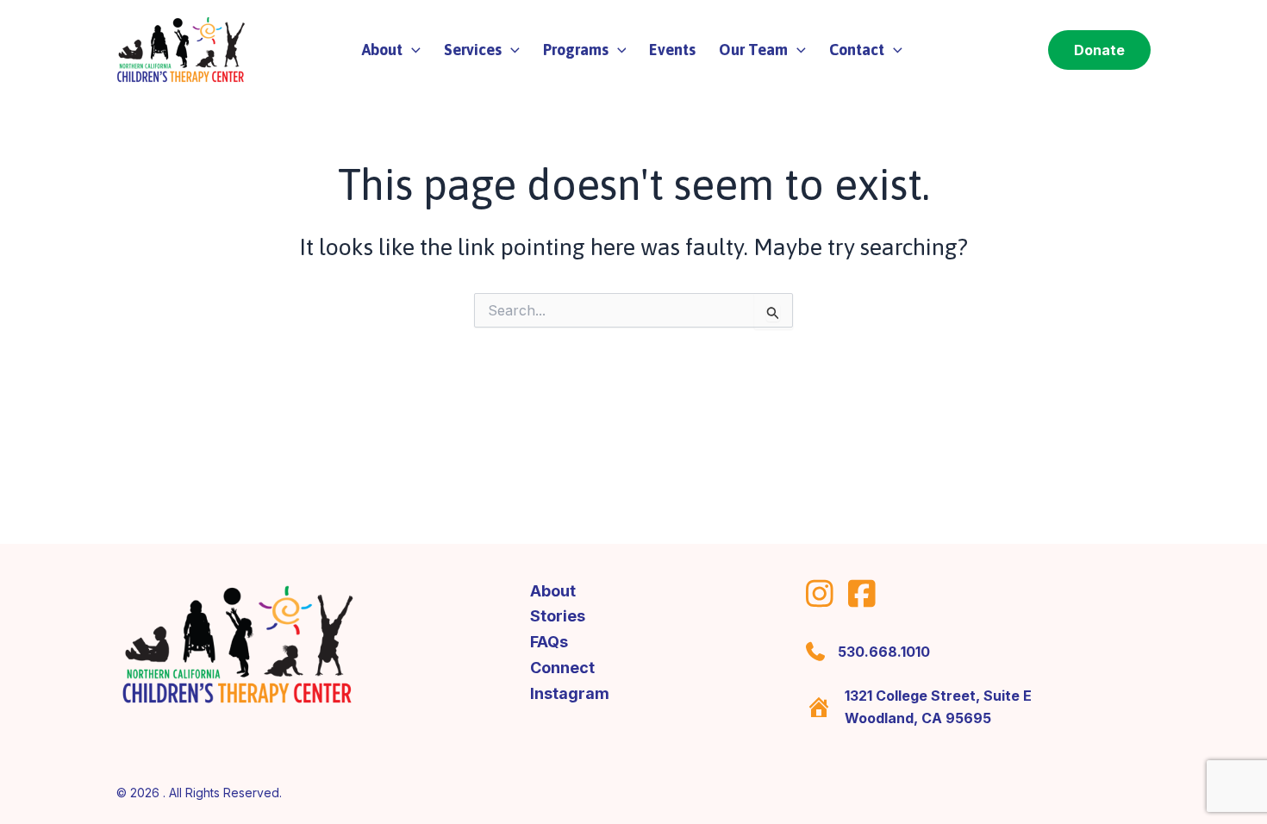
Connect (562, 668)
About (553, 591)
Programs (576, 50)
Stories (557, 616)
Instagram (569, 693)
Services (473, 50)
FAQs (549, 642)
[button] (412, 50)
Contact (856, 50)
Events (672, 50)
